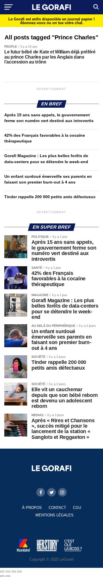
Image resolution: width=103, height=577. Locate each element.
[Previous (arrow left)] (2, 576)
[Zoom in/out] (19, 571)
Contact (57, 507)
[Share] (8, 571)
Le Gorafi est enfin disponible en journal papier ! (51, 21)
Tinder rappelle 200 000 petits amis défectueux (50, 196)
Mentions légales (54, 515)
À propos (32, 507)
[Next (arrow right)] (8, 576)
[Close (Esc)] (2, 571)
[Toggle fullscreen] (13, 571)
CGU (77, 507)
